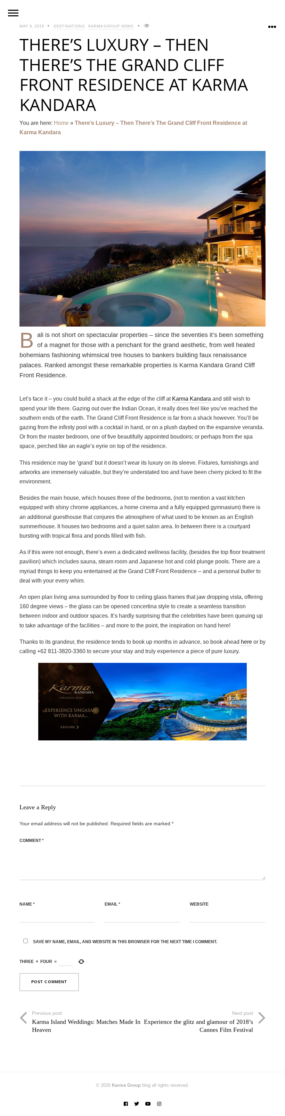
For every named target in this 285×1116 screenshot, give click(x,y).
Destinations (69, 26)
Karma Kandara (191, 399)
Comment (31, 840)
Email (112, 904)
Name (27, 904)
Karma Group (126, 1085)
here (246, 642)
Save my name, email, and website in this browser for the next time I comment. (125, 941)
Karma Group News (110, 26)
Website (199, 904)
